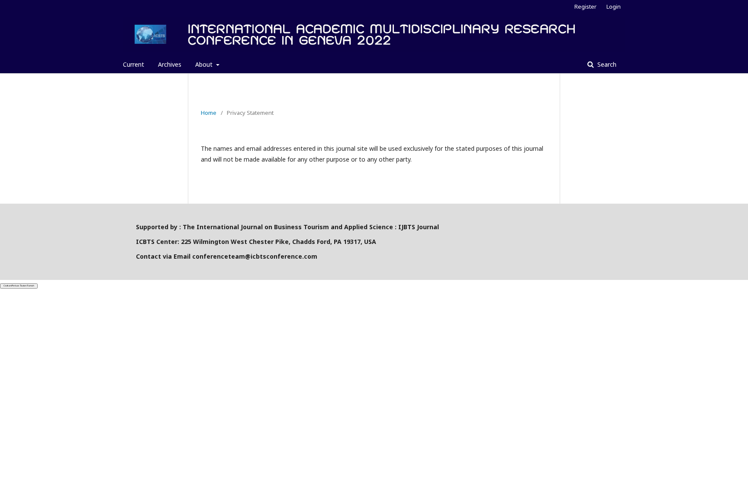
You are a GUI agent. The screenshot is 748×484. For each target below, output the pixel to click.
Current (133, 64)
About (204, 64)
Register (585, 6)
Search (606, 64)
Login (613, 6)
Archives (169, 64)
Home (208, 113)
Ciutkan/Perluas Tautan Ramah (18, 285)
